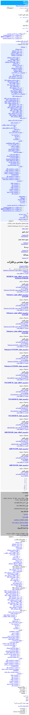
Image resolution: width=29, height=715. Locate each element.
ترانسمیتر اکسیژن (14, 189)
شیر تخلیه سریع (18, 562)
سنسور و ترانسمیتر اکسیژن (11, 171)
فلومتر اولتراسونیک (13, 149)
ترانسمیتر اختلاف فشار (9, 615)
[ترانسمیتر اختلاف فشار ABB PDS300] (17, 427)
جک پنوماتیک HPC (17, 96)
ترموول (17, 137)
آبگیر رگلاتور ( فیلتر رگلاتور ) (11, 553)
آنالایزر (20, 166)
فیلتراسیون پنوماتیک (16, 55)
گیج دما (17, 136)
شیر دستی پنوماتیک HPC (15, 106)
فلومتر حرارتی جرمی (13, 636)
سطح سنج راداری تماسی (8, 643)
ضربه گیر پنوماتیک (17, 65)
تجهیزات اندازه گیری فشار (15, 120)
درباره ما (26, 514)
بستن (27, 697)
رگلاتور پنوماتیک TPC (13, 81)
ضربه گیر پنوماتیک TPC (16, 87)
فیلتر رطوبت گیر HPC (16, 110)
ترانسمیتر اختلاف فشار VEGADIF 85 (16, 382)
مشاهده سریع (24, 288)
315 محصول (25, 250)
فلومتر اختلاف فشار (13, 150)
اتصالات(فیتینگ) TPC (16, 584)
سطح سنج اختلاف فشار (12, 160)
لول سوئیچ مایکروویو (13, 165)
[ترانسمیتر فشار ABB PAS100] (25, 460)
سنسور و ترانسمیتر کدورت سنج (10, 177)
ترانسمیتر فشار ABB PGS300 (18, 449)
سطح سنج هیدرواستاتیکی (12, 651)
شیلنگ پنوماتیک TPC (16, 92)
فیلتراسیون (19, 548)
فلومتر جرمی (15, 633)
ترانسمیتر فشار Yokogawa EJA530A (16, 349)
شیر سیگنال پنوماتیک (16, 53)
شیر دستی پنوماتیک (17, 52)
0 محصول (25, 242)
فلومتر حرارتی (15, 147)
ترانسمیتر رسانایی (14, 190)
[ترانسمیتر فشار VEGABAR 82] (19, 411)
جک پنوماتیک (18, 49)
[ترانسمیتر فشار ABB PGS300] (19, 444)
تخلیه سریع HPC (17, 605)
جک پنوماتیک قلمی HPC (12, 100)
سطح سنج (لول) (17, 152)
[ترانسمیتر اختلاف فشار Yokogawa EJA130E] (16, 326)
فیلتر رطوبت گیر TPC (13, 84)
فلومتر (26, 4)
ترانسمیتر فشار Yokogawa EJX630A (16, 366)
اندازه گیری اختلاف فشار (8, 128)
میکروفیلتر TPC (14, 86)
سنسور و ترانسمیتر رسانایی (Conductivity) (11, 174)
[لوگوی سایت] (22, 6)
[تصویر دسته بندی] (25, 228)
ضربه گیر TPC (18, 581)
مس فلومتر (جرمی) (13, 144)
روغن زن (16, 556)
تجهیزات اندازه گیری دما (15, 132)
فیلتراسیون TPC (17, 571)
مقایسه (23, 693)
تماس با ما (25, 517)
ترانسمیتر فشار (14, 122)
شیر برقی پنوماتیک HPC (15, 104)
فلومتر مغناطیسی (14, 631)
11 (24, 488)
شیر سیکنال (18, 547)
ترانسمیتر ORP (15, 187)
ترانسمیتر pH (15, 186)
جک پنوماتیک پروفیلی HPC (12, 103)
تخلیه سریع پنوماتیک (16, 68)
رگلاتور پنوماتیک (14, 59)
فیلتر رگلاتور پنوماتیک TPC (12, 575)
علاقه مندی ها (24, 525)
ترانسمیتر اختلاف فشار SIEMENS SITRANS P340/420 (17, 277)
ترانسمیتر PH (15, 678)
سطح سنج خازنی (14, 157)
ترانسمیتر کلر (15, 193)
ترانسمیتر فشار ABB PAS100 (18, 465)
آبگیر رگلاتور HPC (17, 112)
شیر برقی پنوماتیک (17, 50)
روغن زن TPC (15, 578)
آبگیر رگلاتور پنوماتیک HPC (15, 602)
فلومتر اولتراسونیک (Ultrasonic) (10, 637)
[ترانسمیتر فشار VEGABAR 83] (19, 394)
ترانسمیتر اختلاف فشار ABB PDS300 (16, 432)
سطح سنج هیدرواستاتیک (12, 159)
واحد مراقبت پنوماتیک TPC (11, 80)
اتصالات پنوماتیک (17, 69)
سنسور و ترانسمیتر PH (12, 660)
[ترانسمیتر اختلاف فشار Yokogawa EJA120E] (16, 308)
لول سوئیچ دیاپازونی (13, 162)
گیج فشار (16, 129)
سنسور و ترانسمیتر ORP (12, 170)
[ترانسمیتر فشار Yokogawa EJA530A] (18, 345)
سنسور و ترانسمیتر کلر (12, 176)
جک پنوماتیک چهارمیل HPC (11, 98)
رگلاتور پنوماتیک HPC (16, 109)
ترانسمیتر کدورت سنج (13, 192)
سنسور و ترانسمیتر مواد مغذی (10, 179)
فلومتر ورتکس (15, 146)
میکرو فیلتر (16, 557)
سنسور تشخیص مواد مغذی (11, 672)
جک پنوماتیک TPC (17, 75)
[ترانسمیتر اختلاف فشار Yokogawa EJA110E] (16, 290)
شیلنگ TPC (19, 586)
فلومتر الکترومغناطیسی (12, 143)
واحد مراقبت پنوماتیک (13, 57)
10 (24, 487)
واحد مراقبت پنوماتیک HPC (14, 107)
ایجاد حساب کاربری (23, 706)
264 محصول (25, 235)
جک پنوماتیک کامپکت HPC (12, 101)
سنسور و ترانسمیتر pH (13, 168)
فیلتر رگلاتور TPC (14, 83)
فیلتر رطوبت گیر (14, 554)
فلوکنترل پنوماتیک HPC (16, 115)
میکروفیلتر (16, 63)
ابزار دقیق (25, 1)
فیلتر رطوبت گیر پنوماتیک (12, 62)
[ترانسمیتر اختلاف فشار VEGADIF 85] (17, 378)
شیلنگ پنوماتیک (18, 71)
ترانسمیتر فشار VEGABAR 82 (18, 416)
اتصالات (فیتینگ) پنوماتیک (15, 563)
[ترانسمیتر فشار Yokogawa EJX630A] (18, 361)
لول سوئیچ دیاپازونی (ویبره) (11, 654)
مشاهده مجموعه (23, 266)
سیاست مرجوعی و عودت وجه (20, 522)
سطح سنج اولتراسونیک (13, 156)
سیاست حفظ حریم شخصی (21, 519)
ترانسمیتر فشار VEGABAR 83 (18, 399)
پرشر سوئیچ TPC (17, 89)
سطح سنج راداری (14, 154)
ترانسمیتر (25, 3)
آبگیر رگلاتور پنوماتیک (13, 60)
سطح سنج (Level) (17, 640)
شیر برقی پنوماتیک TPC (15, 76)
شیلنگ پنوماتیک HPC (16, 116)
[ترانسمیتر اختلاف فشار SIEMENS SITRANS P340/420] (14, 272)
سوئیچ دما (16, 139)
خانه (27, 223)
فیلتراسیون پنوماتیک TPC (15, 78)
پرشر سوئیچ (19, 66)
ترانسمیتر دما (15, 134)
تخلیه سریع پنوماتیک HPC (15, 113)
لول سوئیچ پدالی (14, 163)
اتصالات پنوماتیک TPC (16, 90)
